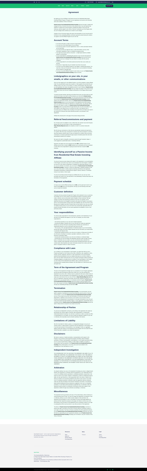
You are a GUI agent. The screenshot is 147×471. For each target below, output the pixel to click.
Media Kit (67, 436)
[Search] (104, 5)
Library (87, 5)
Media (72, 5)
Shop (77, 5)
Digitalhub (57, 469)
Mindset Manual (68, 437)
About (63, 5)
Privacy (100, 436)
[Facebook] (107, 469)
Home (59, 5)
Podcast (84, 434)
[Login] (112, 2)
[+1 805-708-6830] (85, 2)
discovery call (109, 5)
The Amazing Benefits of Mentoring (41, 455)
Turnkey (82, 5)
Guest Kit (67, 5)
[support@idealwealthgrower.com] (96, 2)
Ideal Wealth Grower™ (43, 469)
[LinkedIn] (112, 469)
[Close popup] (146, 0)
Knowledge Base (68, 439)
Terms (100, 434)
